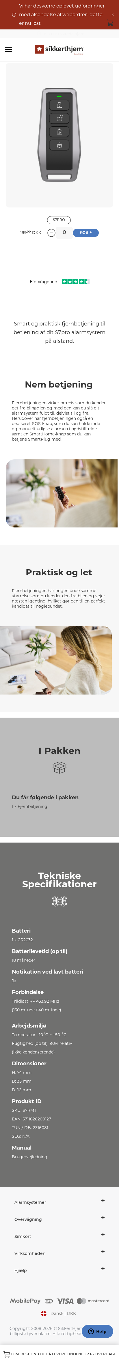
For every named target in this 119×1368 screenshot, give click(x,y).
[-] (51, 233)
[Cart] (110, 22)
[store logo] (59, 50)
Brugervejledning (29, 1156)
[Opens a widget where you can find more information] (97, 1332)
